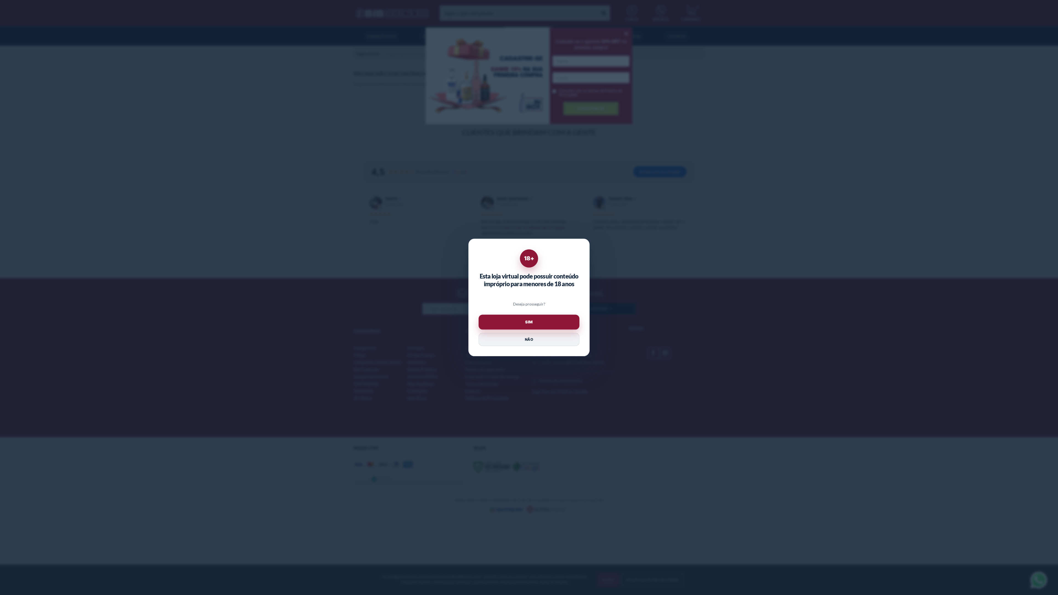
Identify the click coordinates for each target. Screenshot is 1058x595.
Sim (529, 322)
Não (529, 339)
